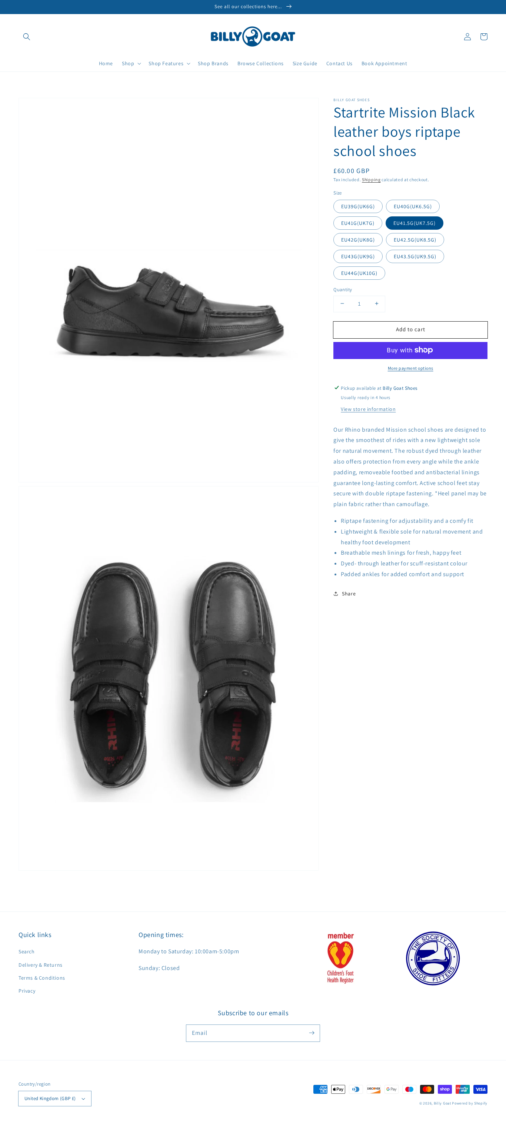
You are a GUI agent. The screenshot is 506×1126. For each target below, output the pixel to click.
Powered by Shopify (469, 1103)
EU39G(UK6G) (358, 206)
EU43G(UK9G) (358, 256)
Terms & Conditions (42, 977)
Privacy (27, 990)
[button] (27, 37)
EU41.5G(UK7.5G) (414, 222)
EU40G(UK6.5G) (413, 206)
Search (27, 951)
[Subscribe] (311, 1033)
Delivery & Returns (41, 964)
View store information (368, 408)
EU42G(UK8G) (358, 239)
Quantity (342, 289)
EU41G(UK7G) (357, 222)
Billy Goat (442, 1103)
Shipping (371, 179)
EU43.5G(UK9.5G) (415, 256)
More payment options (410, 368)
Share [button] (349, 593)
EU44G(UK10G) (359, 272)
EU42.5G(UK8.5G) (415, 239)
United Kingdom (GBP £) (50, 1098)
